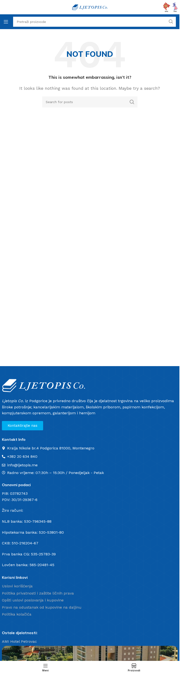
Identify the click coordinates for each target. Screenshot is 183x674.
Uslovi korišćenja (17, 586)
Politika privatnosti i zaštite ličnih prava (38, 593)
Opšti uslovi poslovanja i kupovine (33, 600)
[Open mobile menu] (6, 21)
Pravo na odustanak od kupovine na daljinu (41, 607)
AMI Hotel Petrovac (19, 641)
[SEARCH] (132, 101)
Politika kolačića (16, 614)
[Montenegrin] (167, 7)
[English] (175, 7)
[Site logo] (90, 7)
